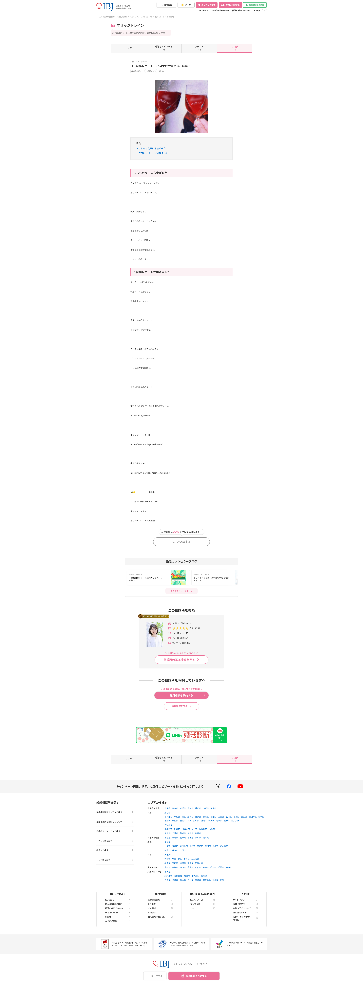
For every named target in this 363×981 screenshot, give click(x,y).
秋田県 (198, 808)
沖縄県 (215, 880)
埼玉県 (167, 833)
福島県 (213, 808)
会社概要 (152, 904)
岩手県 (183, 808)
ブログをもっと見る (179, 591)
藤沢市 (194, 829)
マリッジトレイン (133, 17)
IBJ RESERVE (239, 904)
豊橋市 (215, 846)
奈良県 (190, 863)
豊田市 (208, 846)
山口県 (198, 867)
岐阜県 (167, 850)
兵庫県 (167, 863)
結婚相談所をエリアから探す (109, 812)
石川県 (198, 838)
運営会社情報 (154, 900)
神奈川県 (168, 825)
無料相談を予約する (196, 976)
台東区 (206, 817)
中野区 (167, 820)
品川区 (229, 817)
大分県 (190, 880)
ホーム (98, 17)
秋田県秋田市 (121, 17)
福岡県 (167, 872)
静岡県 (175, 850)
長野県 (183, 838)
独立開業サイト (240, 912)
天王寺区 (195, 859)
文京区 (198, 817)
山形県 (206, 808)
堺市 (174, 859)
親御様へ (109, 917)
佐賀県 (167, 880)
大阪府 (167, 855)
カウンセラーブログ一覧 (149, 17)
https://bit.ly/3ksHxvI (140, 415)
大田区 (244, 817)
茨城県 (183, 833)
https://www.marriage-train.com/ (146, 444)
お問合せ (152, 912)
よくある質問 (111, 921)
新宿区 (190, 817)
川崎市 (177, 829)
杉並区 (175, 820)
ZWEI (192, 908)
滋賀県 (183, 863)
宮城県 (190, 808)
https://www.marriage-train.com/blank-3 (150, 472)
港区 (184, 817)
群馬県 (198, 833)
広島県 (190, 867)
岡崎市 (175, 846)
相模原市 (186, 829)
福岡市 (187, 876)
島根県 (175, 867)
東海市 (200, 846)
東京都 (167, 813)
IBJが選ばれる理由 (220, 10)
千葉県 (175, 833)
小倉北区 (195, 876)
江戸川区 (235, 820)
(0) (164, 48)
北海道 (167, 808)
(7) (234, 48)
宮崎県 (198, 880)
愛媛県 (221, 867)
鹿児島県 (207, 880)
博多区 (204, 876)
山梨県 (167, 838)
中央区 (177, 817)
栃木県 (190, 833)
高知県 (229, 867)
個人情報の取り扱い (157, 917)
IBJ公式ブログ (260, 10)
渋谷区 (261, 817)
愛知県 (167, 842)
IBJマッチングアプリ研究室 (242, 918)
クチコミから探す (104, 840)
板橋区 (204, 820)
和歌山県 (199, 863)
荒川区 (196, 820)
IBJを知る (203, 10)
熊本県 (183, 880)
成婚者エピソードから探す (108, 831)
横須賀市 (203, 829)
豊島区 (183, 820)
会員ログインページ (242, 908)
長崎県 (175, 880)
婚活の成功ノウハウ (241, 10)
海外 (222, 880)
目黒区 (236, 817)
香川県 (213, 867)
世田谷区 (253, 817)
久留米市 (178, 876)
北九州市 (168, 876)
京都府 (175, 863)
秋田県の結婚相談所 (109, 17)
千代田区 (168, 817)
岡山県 (183, 867)
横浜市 (212, 829)
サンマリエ (195, 904)
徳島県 (206, 867)
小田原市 (168, 829)
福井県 (206, 838)
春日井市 (184, 846)
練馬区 (211, 820)
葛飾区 (227, 820)
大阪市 (167, 859)
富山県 (190, 838)
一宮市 (167, 846)
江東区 (221, 817)
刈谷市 (192, 846)
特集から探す (102, 850)
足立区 (219, 820)
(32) (199, 48)
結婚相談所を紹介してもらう (109, 821)
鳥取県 (167, 867)
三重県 (183, 850)
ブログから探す (103, 859)
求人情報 (152, 908)
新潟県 (175, 838)
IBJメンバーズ (196, 900)
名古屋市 (224, 846)
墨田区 (213, 817)
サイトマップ (239, 900)
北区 (189, 820)
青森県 (175, 808)
